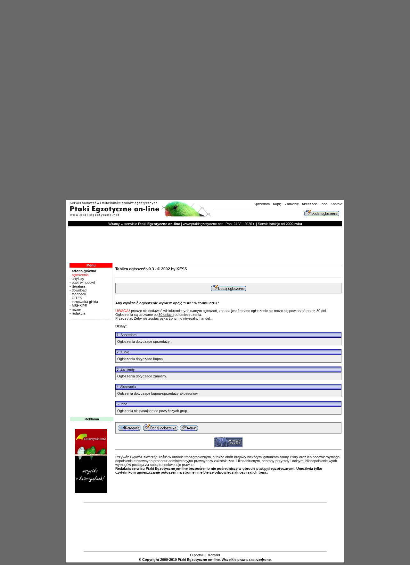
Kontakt (336, 204)
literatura (78, 286)
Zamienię (292, 204)
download (78, 290)
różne (76, 309)
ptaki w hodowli (83, 282)
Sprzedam (262, 204)
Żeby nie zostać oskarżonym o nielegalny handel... (173, 318)
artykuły (77, 279)
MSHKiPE (79, 306)
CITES (76, 298)
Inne (324, 204)
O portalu (197, 555)
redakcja (78, 313)
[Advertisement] (195, 99)
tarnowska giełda (84, 302)
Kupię (277, 204)
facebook (78, 294)
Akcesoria (309, 204)
